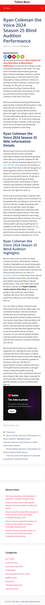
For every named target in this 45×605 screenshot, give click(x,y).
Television (10, 432)
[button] (42, 8)
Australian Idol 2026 (14, 566)
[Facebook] (5, 57)
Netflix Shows (11, 577)
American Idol (11, 562)
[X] (10, 57)
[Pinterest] (14, 57)
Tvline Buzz (22, 2)
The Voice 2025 (12, 589)
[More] (22, 57)
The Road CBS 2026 (13, 585)
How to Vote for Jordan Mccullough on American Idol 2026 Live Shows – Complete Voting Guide (21, 515)
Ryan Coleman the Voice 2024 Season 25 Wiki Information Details (20, 442)
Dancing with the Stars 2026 (17, 574)
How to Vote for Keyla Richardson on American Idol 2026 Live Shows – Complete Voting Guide (21, 524)
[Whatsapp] (18, 57)
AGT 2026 (9, 559)
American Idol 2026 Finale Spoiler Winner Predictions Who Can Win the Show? (21, 505)
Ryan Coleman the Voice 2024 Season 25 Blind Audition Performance (22, 63)
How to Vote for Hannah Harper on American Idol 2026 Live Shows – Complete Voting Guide (20, 533)
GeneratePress (34, 601)
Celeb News (10, 570)
